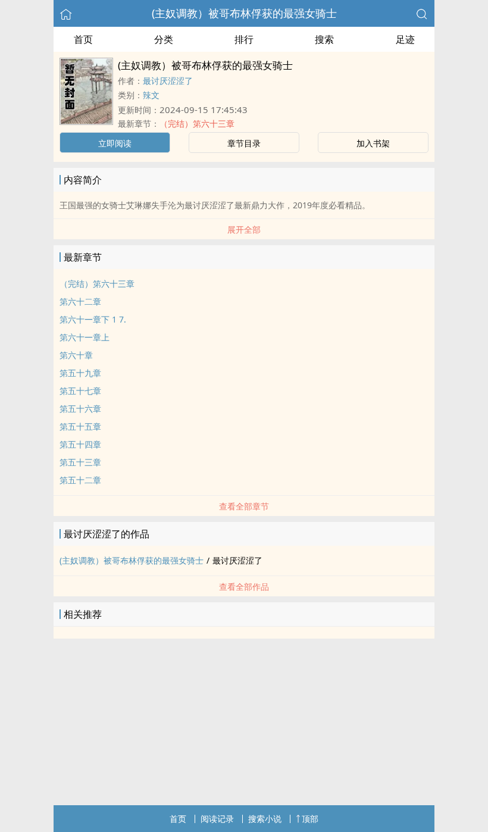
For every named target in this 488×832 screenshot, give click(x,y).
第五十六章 (80, 408)
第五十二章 (80, 480)
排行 (244, 39)
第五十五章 (80, 426)
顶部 (310, 818)
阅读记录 (217, 818)
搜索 (324, 39)
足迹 (405, 39)
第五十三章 (80, 462)
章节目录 (244, 143)
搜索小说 (264, 818)
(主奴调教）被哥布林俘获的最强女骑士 (244, 13)
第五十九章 (80, 373)
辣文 (151, 95)
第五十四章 (80, 444)
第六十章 (76, 355)
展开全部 (244, 229)
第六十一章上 (85, 337)
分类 (163, 39)
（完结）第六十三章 (196, 123)
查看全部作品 (244, 586)
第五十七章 (80, 390)
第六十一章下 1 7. (93, 319)
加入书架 (373, 143)
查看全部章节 (244, 506)
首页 (83, 39)
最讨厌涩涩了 (168, 80)
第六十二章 (80, 301)
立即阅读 (115, 143)
